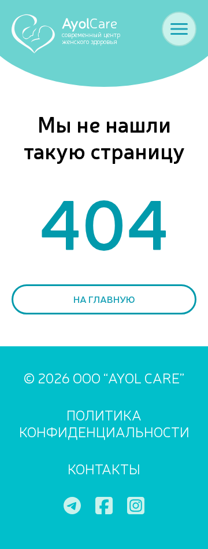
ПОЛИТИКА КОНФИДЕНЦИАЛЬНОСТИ (104, 423)
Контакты (104, 468)
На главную (104, 298)
